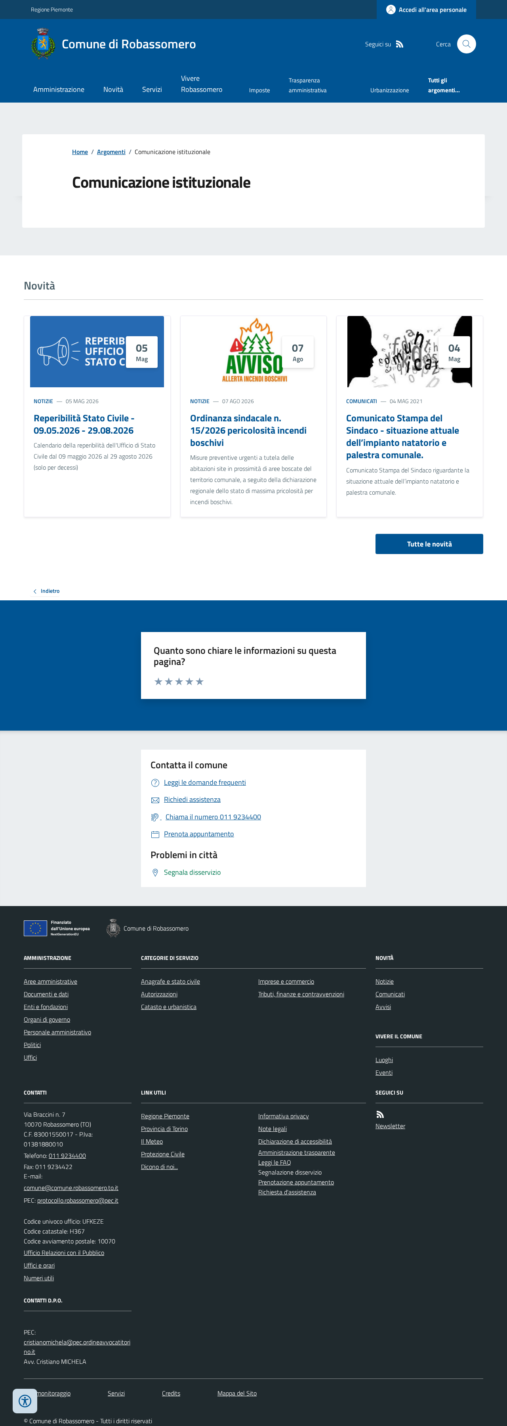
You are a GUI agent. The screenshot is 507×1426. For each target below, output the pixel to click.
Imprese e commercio (286, 981)
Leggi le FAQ (274, 1162)
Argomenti (111, 151)
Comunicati (361, 401)
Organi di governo (47, 1019)
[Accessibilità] (25, 1401)
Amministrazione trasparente (296, 1152)
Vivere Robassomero (202, 84)
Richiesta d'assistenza (287, 1192)
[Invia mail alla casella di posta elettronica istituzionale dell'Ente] (71, 1187)
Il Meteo (152, 1141)
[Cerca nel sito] (463, 43)
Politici (32, 1044)
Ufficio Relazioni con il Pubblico (64, 1252)
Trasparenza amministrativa (308, 85)
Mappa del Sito (237, 1393)
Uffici (30, 1057)
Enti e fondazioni (46, 1006)
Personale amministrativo (57, 1032)
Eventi (384, 1072)
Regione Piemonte (52, 9)
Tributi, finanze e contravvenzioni (301, 994)
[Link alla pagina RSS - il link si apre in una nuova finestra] (399, 44)
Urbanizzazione (389, 90)
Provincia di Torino (164, 1128)
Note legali (272, 1128)
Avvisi (383, 1006)
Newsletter (390, 1126)
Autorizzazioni (159, 994)
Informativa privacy (283, 1116)
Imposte (259, 90)
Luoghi (384, 1059)
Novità (113, 89)
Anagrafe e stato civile (170, 981)
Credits (171, 1393)
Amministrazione (58, 89)
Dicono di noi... (159, 1166)
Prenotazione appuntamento (296, 1182)
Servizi (152, 89)
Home (80, 151)
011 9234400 (67, 1155)
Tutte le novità (429, 544)
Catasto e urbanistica (168, 1006)
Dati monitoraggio (47, 1393)
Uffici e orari (39, 1265)
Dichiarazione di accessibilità (295, 1141)
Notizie (43, 401)
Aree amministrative (50, 981)
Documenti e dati (46, 994)
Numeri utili (39, 1278)
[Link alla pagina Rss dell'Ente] (380, 1114)
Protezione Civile (163, 1154)
